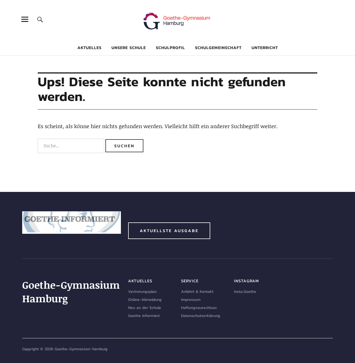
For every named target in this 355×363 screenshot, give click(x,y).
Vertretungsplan (142, 292)
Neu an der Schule (144, 308)
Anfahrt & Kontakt (197, 292)
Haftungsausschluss (199, 308)
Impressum (191, 300)
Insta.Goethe (245, 292)
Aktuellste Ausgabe (169, 230)
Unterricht (265, 47)
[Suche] (40, 19)
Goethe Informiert (144, 316)
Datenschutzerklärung (200, 316)
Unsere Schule (128, 47)
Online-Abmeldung (145, 300)
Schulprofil (170, 47)
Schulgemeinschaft (218, 47)
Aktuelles (89, 47)
